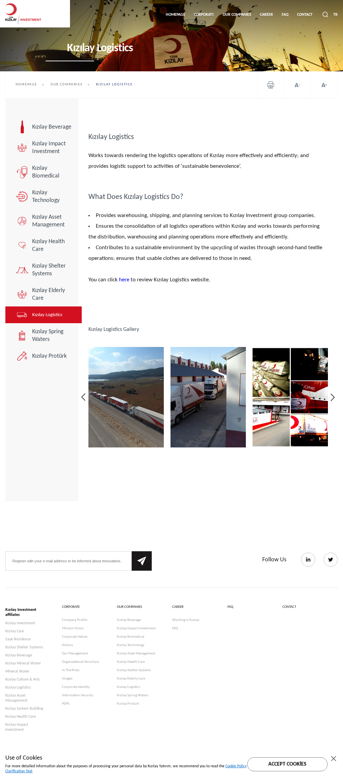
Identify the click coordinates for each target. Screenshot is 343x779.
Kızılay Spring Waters (47, 336)
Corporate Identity (76, 687)
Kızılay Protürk (49, 356)
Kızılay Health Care (48, 245)
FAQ (285, 15)
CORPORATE (204, 15)
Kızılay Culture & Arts (22, 680)
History (67, 645)
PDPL (66, 704)
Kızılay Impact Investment (49, 148)
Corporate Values (74, 637)
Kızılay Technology (46, 197)
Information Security (77, 695)
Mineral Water (17, 671)
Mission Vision (73, 628)
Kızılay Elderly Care (48, 294)
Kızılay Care (14, 631)
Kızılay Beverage (51, 127)
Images (67, 679)
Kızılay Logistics (47, 314)
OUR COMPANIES (237, 15)
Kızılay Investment (20, 623)
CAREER (266, 15)
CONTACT (305, 15)
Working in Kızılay (185, 620)
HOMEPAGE (175, 15)
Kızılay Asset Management (48, 221)
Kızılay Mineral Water (23, 663)
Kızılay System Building (24, 709)
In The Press (70, 670)
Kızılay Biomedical (45, 172)
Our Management (75, 653)
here (124, 280)
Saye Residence (18, 639)
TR (335, 15)
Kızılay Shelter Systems (49, 270)
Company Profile (74, 620)
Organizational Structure (80, 662)
